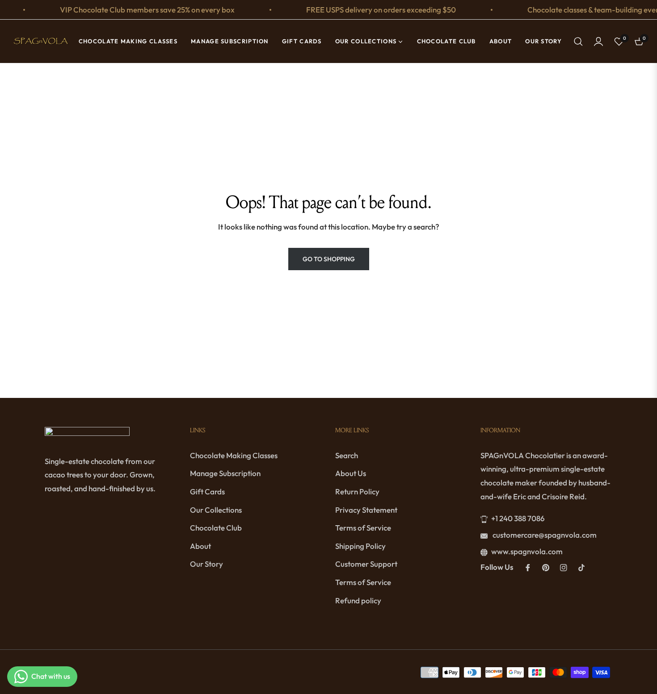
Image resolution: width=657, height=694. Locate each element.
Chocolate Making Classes (234, 455)
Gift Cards (207, 491)
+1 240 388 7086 (518, 518)
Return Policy (357, 491)
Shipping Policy (360, 546)
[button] (578, 41)
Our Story (206, 564)
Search (346, 455)
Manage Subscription (225, 473)
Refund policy (358, 600)
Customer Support (366, 564)
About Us (350, 473)
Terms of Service (363, 527)
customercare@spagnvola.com (544, 534)
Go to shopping (329, 259)
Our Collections (216, 509)
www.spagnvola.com (527, 551)
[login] (598, 41)
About (200, 546)
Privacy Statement (366, 509)
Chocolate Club (216, 527)
